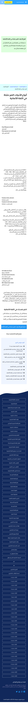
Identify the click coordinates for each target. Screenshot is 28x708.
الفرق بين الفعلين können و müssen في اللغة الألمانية (12, 362)
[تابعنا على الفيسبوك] (24, 692)
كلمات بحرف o (14, 632)
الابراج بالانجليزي (14, 569)
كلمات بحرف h (14, 605)
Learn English (8, 2)
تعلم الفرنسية (14, 506)
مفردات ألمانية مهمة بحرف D (16, 346)
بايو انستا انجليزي (14, 522)
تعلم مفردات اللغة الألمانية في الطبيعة (14, 376)
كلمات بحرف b (14, 581)
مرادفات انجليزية (14, 431)
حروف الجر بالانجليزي (14, 530)
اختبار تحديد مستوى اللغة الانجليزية (14, 451)
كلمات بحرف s (14, 648)
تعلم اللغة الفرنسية (14, 474)
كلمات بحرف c (14, 585)
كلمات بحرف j (14, 612)
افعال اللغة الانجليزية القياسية (14, 439)
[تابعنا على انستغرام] (22, 692)
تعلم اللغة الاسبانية (14, 482)
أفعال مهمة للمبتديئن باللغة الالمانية (14, 379)
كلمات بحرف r (14, 644)
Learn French (14, 514)
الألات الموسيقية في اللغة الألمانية (15, 369)
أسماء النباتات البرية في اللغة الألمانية (15, 372)
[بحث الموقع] (2, 2)
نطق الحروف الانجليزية (14, 518)
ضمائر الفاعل (14, 549)
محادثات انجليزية (14, 415)
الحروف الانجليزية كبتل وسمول (14, 557)
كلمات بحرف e (14, 593)
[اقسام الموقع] (26, 2)
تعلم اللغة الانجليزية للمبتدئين (14, 423)
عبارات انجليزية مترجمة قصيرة (14, 407)
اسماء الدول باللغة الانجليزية (14, 470)
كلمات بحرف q (14, 640)
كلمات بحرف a (14, 577)
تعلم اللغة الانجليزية (20, 2)
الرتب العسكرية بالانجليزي (14, 545)
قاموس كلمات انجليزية (14, 462)
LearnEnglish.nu (23, 86)
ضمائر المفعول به (14, 553)
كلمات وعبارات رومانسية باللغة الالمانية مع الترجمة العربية (13, 350)
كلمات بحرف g (14, 601)
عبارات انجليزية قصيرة (14, 541)
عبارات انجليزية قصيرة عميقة (14, 537)
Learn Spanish (14, 494)
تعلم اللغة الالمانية (14, 86)
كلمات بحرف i (14, 608)
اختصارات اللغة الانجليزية (14, 447)
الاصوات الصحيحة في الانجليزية (14, 458)
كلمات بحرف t (14, 652)
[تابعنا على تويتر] (17, 692)
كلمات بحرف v (14, 660)
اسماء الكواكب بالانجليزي (14, 573)
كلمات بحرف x (14, 668)
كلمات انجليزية (14, 411)
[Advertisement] (14, 20)
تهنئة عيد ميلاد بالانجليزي (14, 526)
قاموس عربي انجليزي (14, 466)
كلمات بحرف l (14, 620)
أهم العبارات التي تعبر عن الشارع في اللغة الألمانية (14, 358)
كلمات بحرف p (14, 636)
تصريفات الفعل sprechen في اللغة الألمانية (13, 354)
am (14, 565)
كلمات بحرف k (14, 616)
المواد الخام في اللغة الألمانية (16, 366)
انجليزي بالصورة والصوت (14, 498)
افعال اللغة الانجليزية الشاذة (14, 443)
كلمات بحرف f (14, 597)
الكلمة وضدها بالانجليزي (14, 435)
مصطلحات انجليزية (14, 427)
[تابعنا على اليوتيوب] (19, 692)
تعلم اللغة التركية (14, 486)
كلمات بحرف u (14, 656)
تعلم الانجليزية (14, 403)
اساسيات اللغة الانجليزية (14, 399)
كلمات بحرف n (14, 628)
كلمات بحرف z (14, 676)
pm (14, 561)
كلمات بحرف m (14, 624)
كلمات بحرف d (14, 589)
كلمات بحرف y (14, 672)
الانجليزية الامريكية (14, 502)
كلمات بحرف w (14, 664)
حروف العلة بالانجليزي (14, 455)
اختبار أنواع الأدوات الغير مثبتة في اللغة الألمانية (13, 327)
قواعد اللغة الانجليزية (14, 419)
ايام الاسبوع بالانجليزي (14, 533)
